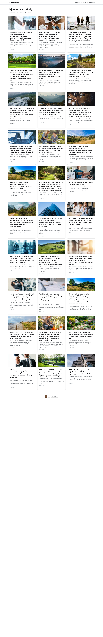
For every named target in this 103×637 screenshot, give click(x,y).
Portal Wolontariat (15, 2)
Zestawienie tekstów (80, 2)
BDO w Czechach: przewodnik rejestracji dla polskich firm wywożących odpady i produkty (80, 372)
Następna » (54, 396)
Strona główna (91, 2)
